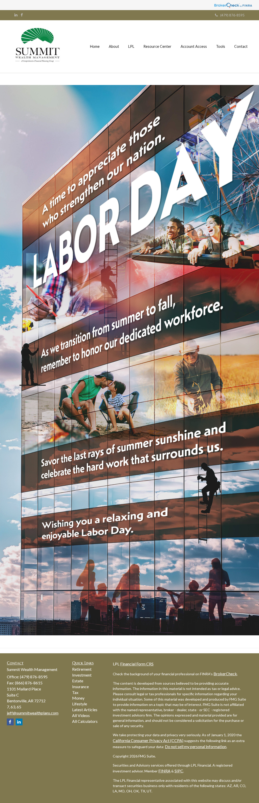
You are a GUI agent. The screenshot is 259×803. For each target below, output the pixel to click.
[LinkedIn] (15, 14)
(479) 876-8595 (232, 15)
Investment (82, 674)
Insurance (80, 686)
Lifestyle (79, 703)
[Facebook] (22, 14)
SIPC (179, 770)
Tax (75, 692)
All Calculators (85, 721)
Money (78, 698)
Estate (77, 680)
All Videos (81, 715)
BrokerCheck (225, 673)
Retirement (82, 669)
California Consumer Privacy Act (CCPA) (148, 740)
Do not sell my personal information (195, 746)
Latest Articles (84, 709)
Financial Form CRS (137, 663)
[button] (114, 46)
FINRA (164, 770)
